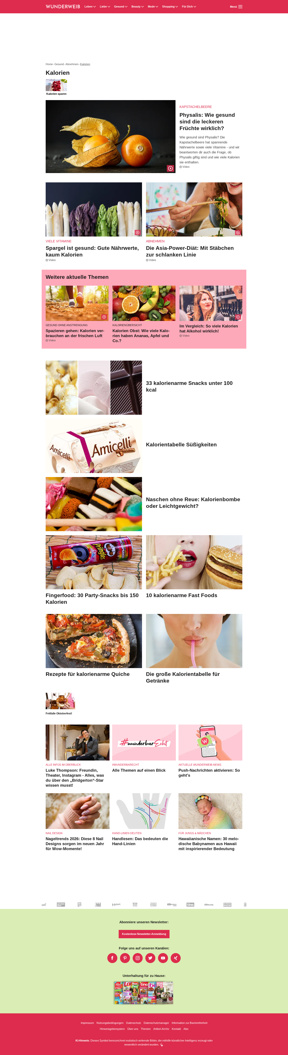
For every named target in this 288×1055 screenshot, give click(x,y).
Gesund (119, 6)
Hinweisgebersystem (112, 1029)
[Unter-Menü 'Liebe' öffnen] (109, 7)
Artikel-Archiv (161, 1029)
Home (49, 64)
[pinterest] (125, 958)
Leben (88, 6)
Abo (186, 1029)
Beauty (136, 6)
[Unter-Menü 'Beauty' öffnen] (142, 7)
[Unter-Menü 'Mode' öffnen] (157, 7)
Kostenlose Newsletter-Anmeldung (144, 934)
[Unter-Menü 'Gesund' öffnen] (126, 7)
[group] (144, 87)
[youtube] (163, 958)
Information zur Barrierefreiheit (189, 1023)
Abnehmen (72, 64)
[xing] (176, 958)
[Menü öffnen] (240, 7)
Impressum (87, 1023)
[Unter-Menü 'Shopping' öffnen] (176, 7)
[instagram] (138, 958)
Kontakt (176, 1029)
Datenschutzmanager (156, 1023)
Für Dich (187, 6)
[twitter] (150, 958)
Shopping (168, 6)
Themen (146, 1029)
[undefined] (78, 907)
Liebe (103, 6)
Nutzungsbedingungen (110, 1023)
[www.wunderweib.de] (63, 7)
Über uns (132, 1029)
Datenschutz (133, 1023)
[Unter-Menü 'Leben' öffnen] (94, 7)
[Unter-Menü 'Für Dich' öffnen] (195, 7)
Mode (151, 6)
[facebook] (112, 958)
